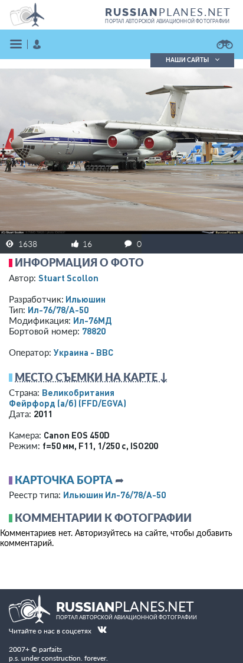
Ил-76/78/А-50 (58, 309)
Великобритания (78, 392)
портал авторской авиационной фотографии (167, 21)
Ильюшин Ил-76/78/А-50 (114, 494)
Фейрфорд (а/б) (67, 403)
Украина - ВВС (83, 352)
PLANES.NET (168, 11)
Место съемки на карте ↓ (91, 377)
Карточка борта (64, 479)
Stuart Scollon (68, 277)
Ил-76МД (92, 320)
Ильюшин (85, 299)
